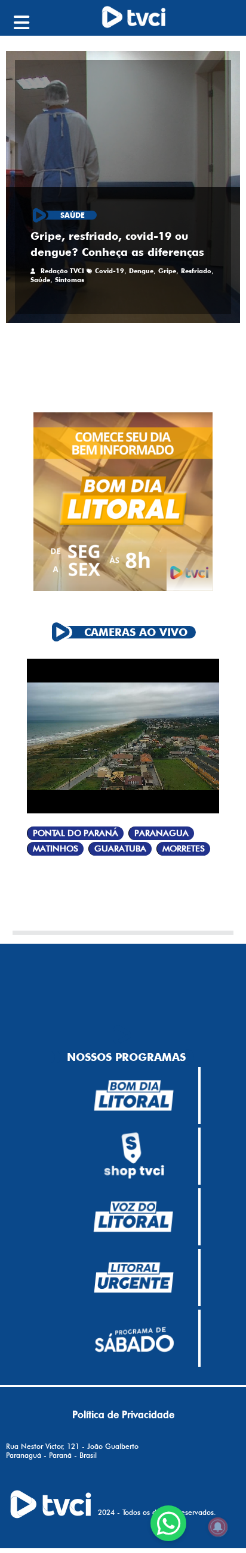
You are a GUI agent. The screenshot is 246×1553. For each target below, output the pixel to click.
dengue (141, 270)
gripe (167, 270)
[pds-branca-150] (134, 1338)
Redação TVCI (62, 270)
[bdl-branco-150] (134, 1095)
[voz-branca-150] (134, 1217)
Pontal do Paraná (75, 833)
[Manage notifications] (217, 1526)
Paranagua (161, 833)
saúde (40, 279)
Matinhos (55, 848)
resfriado (196, 270)
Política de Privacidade (123, 1414)
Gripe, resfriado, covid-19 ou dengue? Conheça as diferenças (117, 244)
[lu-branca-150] (134, 1277)
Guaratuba (120, 848)
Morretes (183, 848)
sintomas (69, 279)
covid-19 (109, 270)
